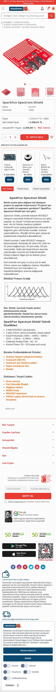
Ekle (9, 179)
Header (9, 369)
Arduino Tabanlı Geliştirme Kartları (24, 357)
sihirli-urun (10, 408)
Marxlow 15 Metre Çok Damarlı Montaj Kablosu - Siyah (28, 168)
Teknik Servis (22, 188)
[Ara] (51, 16)
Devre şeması (13, 381)
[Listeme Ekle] (51, 137)
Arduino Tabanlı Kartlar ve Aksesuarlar (20, 24)
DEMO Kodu (12, 390)
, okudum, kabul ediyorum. (29, 501)
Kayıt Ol (28, 496)
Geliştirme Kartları (21, 22)
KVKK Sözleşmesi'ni (17, 501)
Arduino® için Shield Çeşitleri (21, 363)
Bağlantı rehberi (14, 387)
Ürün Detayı (7, 188)
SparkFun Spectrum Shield (33, 27)
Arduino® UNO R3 (15, 360)
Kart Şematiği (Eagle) (17, 384)
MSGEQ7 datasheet (16, 393)
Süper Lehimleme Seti (17, 366)
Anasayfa (7, 22)
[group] (28, 56)
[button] (25, 84)
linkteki (36, 255)
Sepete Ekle (36, 137)
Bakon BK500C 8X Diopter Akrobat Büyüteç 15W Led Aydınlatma (46, 168)
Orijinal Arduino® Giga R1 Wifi (9, 167)
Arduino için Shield (12, 27)
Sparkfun (32, 107)
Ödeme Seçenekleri (41, 188)
